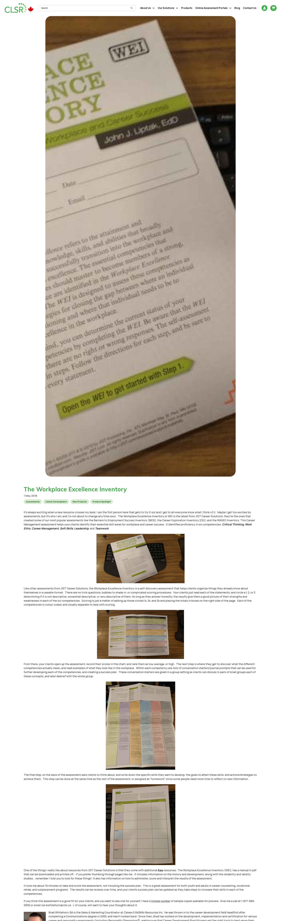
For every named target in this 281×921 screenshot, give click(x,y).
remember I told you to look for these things (63, 878)
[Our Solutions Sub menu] (177, 8)
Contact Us (249, 8)
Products (186, 8)
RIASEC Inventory (228, 520)
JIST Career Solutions (209, 516)
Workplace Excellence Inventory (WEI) (207, 870)
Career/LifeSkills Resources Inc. (143, 912)
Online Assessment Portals (211, 8)
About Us (145, 8)
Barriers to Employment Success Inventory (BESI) (125, 520)
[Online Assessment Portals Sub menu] (230, 8)
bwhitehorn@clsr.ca (58, 905)
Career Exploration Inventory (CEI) (184, 520)
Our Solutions (166, 8)
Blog (237, 8)
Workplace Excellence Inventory (144, 516)
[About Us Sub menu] (153, 8)
